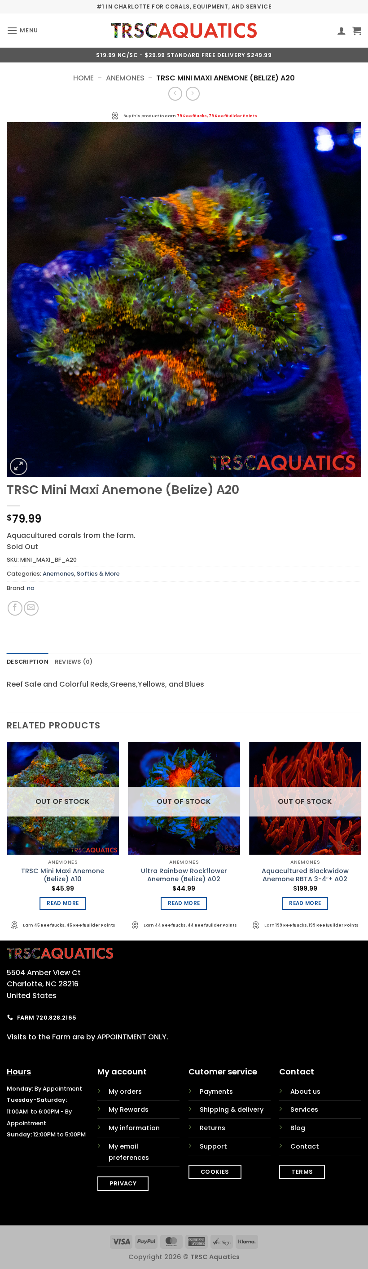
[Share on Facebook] (15, 608)
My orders (125, 1091)
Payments (216, 1091)
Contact (304, 1146)
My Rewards (129, 1109)
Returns (212, 1127)
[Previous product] (193, 94)
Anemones (125, 78)
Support (213, 1146)
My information (134, 1127)
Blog (297, 1127)
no (31, 588)
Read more (63, 903)
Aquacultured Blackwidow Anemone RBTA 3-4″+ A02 (305, 875)
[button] (22, 30)
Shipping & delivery (231, 1109)
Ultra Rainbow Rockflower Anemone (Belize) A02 (184, 875)
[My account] (341, 30)
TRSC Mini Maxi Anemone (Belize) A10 (62, 875)
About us (305, 1091)
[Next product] (175, 94)
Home (83, 78)
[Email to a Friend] (31, 608)
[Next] (361, 840)
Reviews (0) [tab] (74, 662)
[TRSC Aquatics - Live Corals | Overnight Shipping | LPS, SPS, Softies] (184, 30)
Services (304, 1109)
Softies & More (98, 573)
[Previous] (7, 840)
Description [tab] (27, 662)
